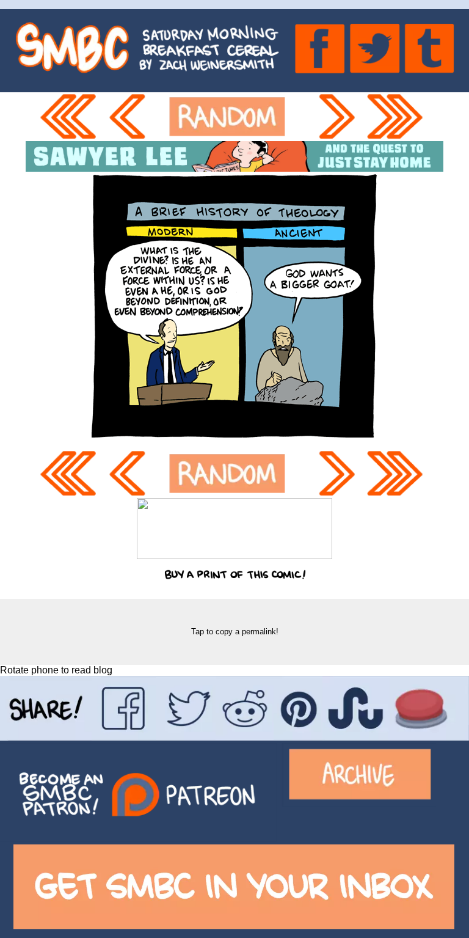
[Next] (337, 116)
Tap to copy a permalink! (234, 631)
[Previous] (133, 116)
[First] (70, 116)
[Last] (399, 116)
